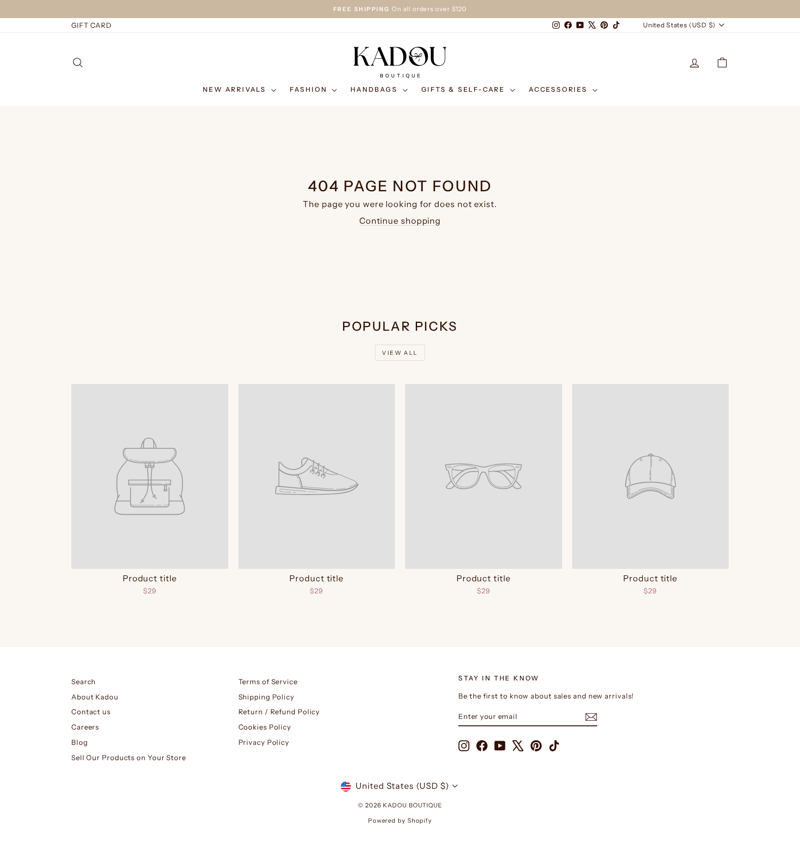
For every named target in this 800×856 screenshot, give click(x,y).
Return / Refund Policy (279, 711)
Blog (79, 742)
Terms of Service (268, 681)
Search (83, 681)
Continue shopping (400, 221)
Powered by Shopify (400, 820)
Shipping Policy (266, 696)
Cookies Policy (265, 727)
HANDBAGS (375, 89)
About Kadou (95, 696)
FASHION (310, 89)
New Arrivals (236, 89)
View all (400, 352)
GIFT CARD (91, 25)
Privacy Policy (264, 742)
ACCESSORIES (559, 89)
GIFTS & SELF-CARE (464, 89)
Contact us (91, 711)
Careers (85, 727)
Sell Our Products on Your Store (128, 757)
